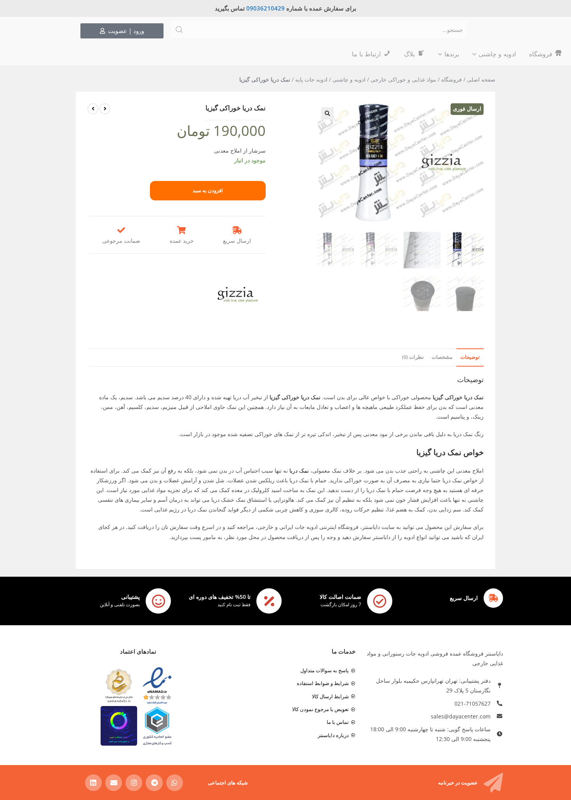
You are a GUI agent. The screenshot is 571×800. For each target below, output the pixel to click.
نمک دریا (299, 470)
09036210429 (265, 8)
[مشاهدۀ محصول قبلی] (104, 108)
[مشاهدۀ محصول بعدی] (92, 108)
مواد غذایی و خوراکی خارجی (403, 79)
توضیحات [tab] (470, 357)
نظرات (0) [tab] (413, 357)
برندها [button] (451, 54)
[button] (327, 113)
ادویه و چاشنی (349, 79)
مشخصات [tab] (442, 357)
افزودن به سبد (208, 190)
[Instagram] (133, 782)
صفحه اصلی (481, 79)
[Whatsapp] (174, 782)
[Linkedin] (93, 782)
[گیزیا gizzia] (238, 295)
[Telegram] (154, 782)
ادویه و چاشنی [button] (497, 54)
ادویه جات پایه (311, 79)
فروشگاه (451, 79)
